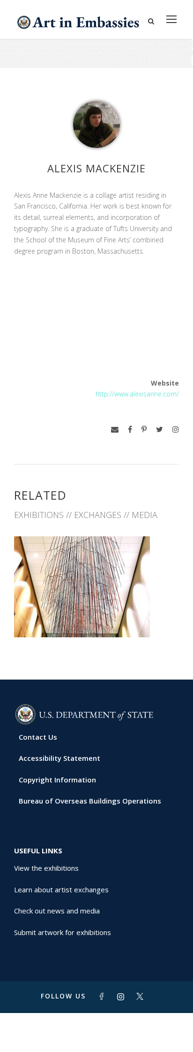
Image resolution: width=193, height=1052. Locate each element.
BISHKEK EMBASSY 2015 (97, 616)
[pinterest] (144, 429)
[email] (115, 429)
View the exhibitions (46, 868)
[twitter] (159, 429)
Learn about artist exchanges (61, 889)
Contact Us (38, 737)
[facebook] (130, 429)
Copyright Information (57, 779)
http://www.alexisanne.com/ (137, 393)
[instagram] (175, 429)
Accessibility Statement (59, 758)
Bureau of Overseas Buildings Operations (90, 800)
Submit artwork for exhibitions (62, 932)
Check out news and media (57, 910)
